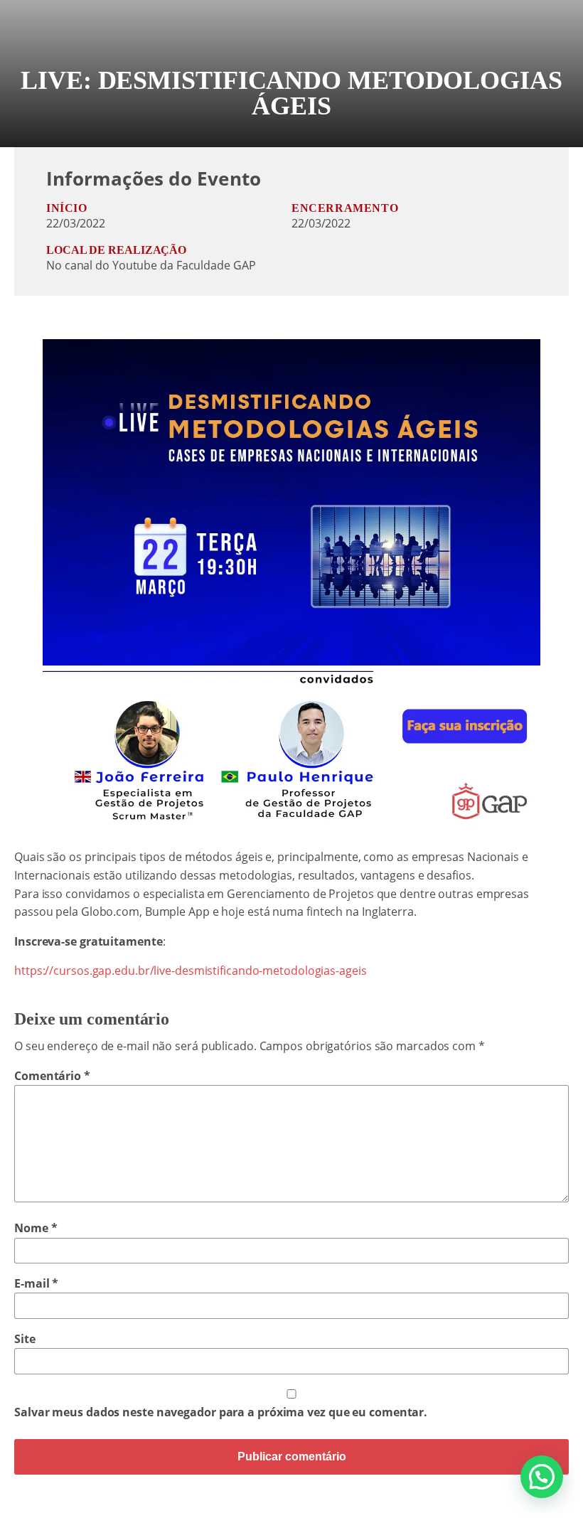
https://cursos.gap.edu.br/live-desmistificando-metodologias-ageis (190, 970)
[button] (541, 1476)
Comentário (52, 1076)
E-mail (36, 1283)
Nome (35, 1228)
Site (25, 1339)
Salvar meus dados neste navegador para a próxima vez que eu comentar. (220, 1412)
